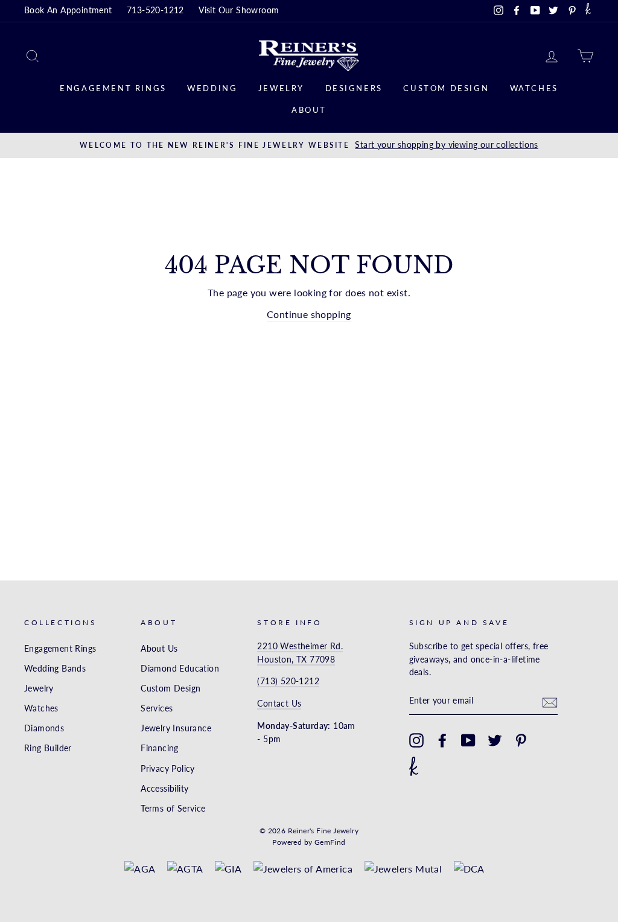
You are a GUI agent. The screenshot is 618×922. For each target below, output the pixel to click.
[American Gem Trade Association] (185, 869)
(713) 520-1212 (288, 681)
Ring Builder (48, 748)
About (309, 110)
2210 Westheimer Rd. (300, 646)
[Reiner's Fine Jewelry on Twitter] (495, 740)
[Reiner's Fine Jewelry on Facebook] (442, 740)
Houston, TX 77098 (296, 659)
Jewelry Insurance (176, 728)
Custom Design (446, 88)
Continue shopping (309, 314)
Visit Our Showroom (239, 10)
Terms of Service (173, 808)
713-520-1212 (155, 10)
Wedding (212, 88)
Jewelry (281, 88)
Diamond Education (180, 668)
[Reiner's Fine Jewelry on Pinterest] (521, 740)
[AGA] (139, 869)
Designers (354, 88)
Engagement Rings (113, 88)
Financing (160, 748)
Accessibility (164, 788)
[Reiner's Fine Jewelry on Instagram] (416, 740)
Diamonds (44, 728)
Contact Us (279, 703)
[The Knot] (588, 11)
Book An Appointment (68, 10)
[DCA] (469, 869)
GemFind (330, 842)
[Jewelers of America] (303, 869)
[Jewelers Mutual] (403, 869)
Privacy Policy (168, 769)
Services (157, 708)
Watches (534, 88)
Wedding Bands (55, 668)
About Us (159, 648)
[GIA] (228, 869)
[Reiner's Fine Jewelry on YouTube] (468, 740)
